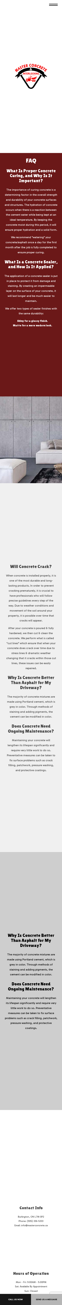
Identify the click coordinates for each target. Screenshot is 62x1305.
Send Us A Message (46, 1299)
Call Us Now (15, 1299)
